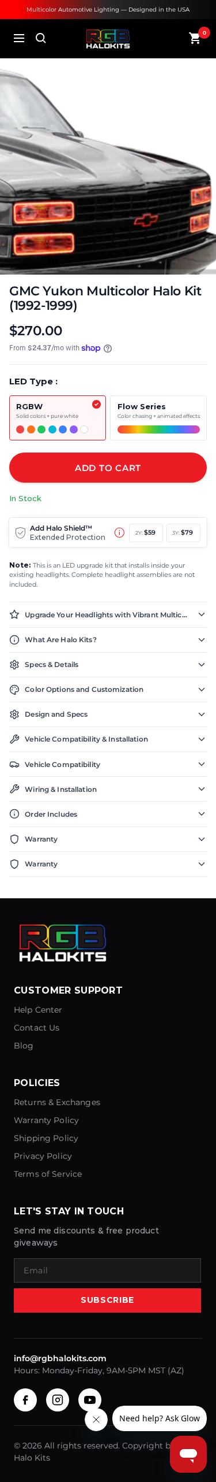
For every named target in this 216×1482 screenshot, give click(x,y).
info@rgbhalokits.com (60, 1358)
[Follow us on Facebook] (25, 1399)
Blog (24, 1045)
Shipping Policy (46, 1138)
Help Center (38, 1010)
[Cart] (195, 38)
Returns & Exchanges (57, 1102)
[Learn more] (119, 532)
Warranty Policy (46, 1120)
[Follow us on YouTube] (89, 1399)
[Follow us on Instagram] (57, 1399)
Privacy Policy (43, 1156)
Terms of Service (48, 1174)
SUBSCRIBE (107, 1300)
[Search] (41, 38)
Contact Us (37, 1027)
